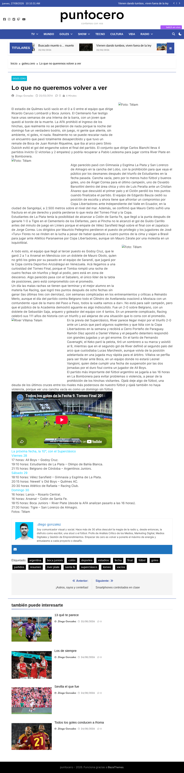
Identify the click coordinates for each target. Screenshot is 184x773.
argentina (35, 560)
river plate (53, 567)
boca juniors (55, 560)
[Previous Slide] (174, 3)
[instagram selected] (9, 19)
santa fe (70, 567)
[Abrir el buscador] (173, 34)
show (82, 34)
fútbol (142, 560)
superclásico (89, 567)
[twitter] (14, 19)
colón (71, 560)
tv (33, 34)
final (130, 560)
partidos (19, 567)
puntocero (92, 14)
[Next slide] (179, 3)
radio (145, 34)
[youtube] (24, 19)
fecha (118, 560)
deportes (86, 560)
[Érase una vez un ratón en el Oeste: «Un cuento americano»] (148, 46)
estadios (103, 560)
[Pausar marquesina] (170, 48)
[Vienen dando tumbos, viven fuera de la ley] (71, 47)
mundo (49, 34)
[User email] (15, 549)
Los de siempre (65, 651)
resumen (35, 567)
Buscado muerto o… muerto (41, 45)
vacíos (121, 567)
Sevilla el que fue (66, 686)
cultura (116, 34)
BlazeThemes (115, 767)
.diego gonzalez (24, 95)
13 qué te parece (66, 615)
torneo (107, 567)
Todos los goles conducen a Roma (79, 722)
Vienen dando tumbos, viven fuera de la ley (143, 3)
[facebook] (4, 19)
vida (132, 34)
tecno (100, 34)
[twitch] (18, 19)
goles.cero (19, 78)
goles (64, 34)
